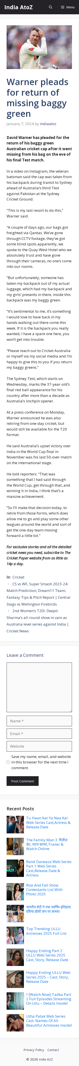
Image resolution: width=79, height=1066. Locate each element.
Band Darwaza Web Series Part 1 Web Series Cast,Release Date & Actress (49, 868)
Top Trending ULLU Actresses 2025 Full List (46, 931)
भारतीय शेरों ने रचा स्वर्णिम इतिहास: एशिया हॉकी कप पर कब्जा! (48, 909)
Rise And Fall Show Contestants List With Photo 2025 (44, 890)
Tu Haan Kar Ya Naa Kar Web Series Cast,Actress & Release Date (48, 822)
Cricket (18, 577)
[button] (51, 7)
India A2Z (46, 1059)
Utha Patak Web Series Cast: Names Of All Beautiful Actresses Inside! (49, 1021)
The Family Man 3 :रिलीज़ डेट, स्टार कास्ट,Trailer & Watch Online (46, 844)
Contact (53, 1050)
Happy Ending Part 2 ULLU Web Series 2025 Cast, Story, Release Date (47, 955)
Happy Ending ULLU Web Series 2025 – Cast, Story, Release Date (48, 977)
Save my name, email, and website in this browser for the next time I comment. (41, 762)
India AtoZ (18, 7)
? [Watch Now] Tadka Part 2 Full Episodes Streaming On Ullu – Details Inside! (48, 999)
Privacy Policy (33, 1050)
